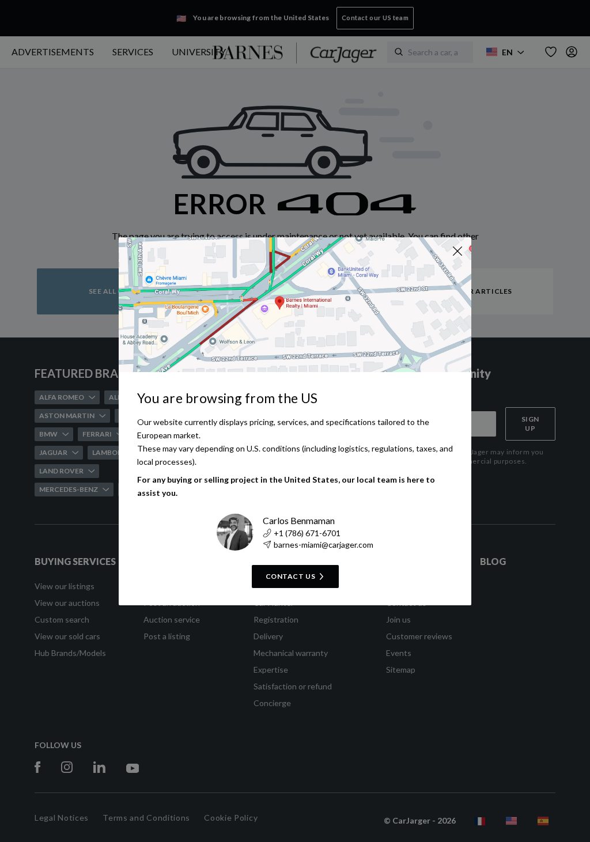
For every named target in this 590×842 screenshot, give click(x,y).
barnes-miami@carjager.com (323, 544)
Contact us (291, 576)
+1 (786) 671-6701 (307, 533)
